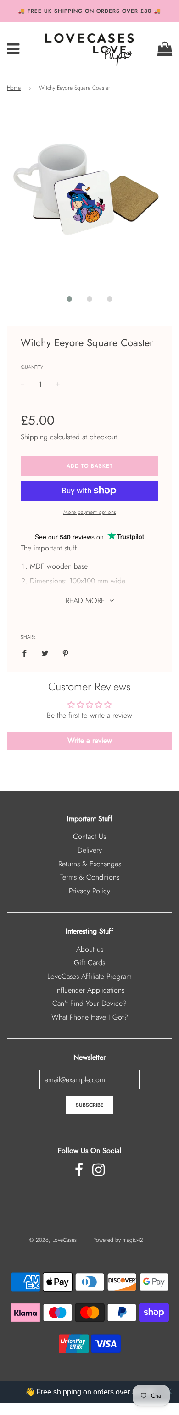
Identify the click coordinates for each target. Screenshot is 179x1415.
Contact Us (89, 836)
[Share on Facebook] (27, 652)
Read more (86, 600)
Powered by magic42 (118, 1240)
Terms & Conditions (89, 877)
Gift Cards (89, 962)
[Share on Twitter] (45, 652)
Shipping (34, 437)
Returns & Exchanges (89, 864)
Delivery (90, 850)
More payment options (89, 512)
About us (89, 949)
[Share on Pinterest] (65, 652)
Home (14, 88)
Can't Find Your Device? (89, 1003)
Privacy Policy (89, 891)
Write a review (89, 740)
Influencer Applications (89, 990)
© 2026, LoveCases (53, 1240)
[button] (69, 299)
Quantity (32, 367)
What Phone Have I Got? (89, 1017)
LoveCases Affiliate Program (89, 976)
